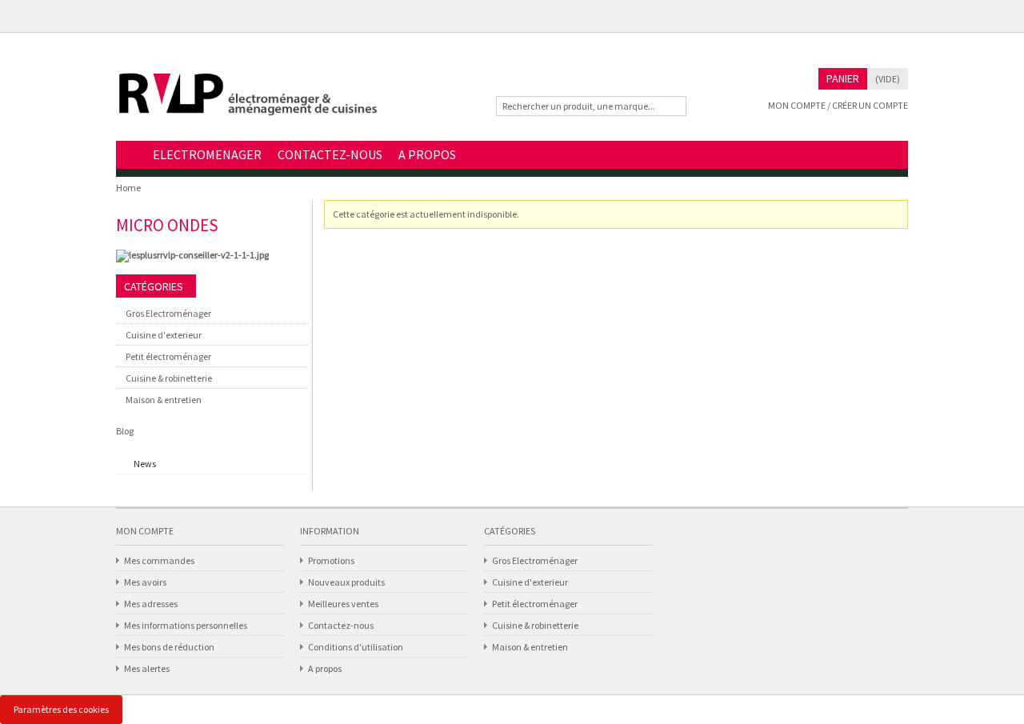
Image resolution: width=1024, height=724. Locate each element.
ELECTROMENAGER (207, 154)
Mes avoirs (145, 582)
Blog (125, 431)
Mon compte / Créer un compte (838, 105)
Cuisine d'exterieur (164, 335)
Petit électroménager (168, 356)
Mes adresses (151, 604)
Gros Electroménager (168, 313)
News (145, 464)
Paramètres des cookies (61, 709)
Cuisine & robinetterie (169, 378)
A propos (325, 668)
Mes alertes (147, 668)
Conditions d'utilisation (355, 647)
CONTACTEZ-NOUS (330, 154)
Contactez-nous (341, 625)
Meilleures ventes (343, 604)
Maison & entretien (164, 400)
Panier (842, 78)
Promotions (331, 560)
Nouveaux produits (346, 582)
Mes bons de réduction (169, 647)
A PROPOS (427, 154)
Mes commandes (159, 560)
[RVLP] (247, 101)
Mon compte (145, 531)
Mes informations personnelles (185, 625)
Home (130, 155)
